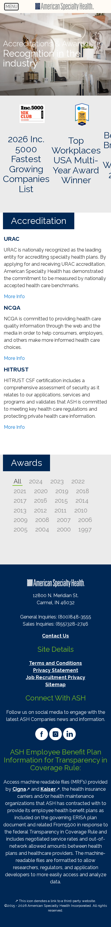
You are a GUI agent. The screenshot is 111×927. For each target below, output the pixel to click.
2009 (21, 519)
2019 (61, 491)
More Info (14, 296)
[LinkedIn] (69, 734)
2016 (40, 500)
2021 (20, 491)
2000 (64, 529)
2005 (21, 529)
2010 (80, 510)
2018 (82, 491)
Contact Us (55, 636)
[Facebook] (41, 734)
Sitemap (55, 684)
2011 (60, 510)
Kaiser (48, 789)
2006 (85, 519)
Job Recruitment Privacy (55, 677)
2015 (61, 500)
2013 (20, 510)
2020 (41, 491)
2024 (36, 481)
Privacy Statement (55, 670)
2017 (20, 500)
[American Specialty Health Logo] (56, 581)
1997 (84, 529)
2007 (63, 519)
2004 (42, 529)
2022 (78, 481)
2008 (42, 519)
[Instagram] (55, 734)
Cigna (19, 789)
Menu (12, 7)
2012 (40, 510)
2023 (57, 481)
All (17, 481)
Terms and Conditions (55, 663)
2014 (82, 500)
